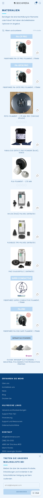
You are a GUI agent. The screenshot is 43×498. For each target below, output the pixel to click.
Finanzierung (7, 418)
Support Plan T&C (9, 414)
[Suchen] (40, 3)
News (4, 391)
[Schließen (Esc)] (40, 456)
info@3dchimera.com (11, 437)
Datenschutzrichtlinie (10, 425)
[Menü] (3, 3)
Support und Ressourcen (12, 421)
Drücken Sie (6, 398)
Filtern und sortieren (13, 30)
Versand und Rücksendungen (14, 410)
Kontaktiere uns (8, 387)
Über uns (5, 383)
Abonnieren (21, 492)
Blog (4, 395)
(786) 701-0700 (8, 440)
